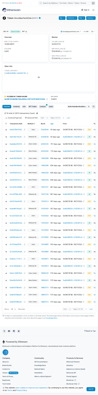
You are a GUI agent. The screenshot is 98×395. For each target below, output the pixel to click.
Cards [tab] (51, 106)
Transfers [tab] (7, 106)
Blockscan (70, 380)
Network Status (39, 369)
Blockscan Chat (71, 384)
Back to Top (91, 331)
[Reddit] (19, 331)
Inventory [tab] (16, 106)
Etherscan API (71, 373)
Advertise (69, 365)
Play (80, 18)
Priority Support (71, 376)
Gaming (90, 18)
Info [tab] (24, 106)
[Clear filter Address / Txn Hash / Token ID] (88, 106)
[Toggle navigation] (93, 10)
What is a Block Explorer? (42, 376)
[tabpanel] (49, 211)
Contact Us (6, 369)
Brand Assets (7, 365)
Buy (61, 18)
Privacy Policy (21, 390)
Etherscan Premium (73, 362)
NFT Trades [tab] (33, 106)
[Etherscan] (11, 10)
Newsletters (38, 373)
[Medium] (9, 331)
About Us (5, 362)
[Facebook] (14, 331)
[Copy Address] (27, 73)
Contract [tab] (43, 106)
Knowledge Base (51, 318)
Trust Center (6, 384)
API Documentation (41, 362)
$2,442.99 (13, 3)
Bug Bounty (6, 380)
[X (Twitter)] (4, 331)
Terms (4, 376)
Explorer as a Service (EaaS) (75, 369)
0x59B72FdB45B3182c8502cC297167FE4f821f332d (24, 99)
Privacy (10, 376)
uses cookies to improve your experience (31, 388)
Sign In (86, 10)
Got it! (91, 389)
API (87, 31)
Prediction (71, 18)
